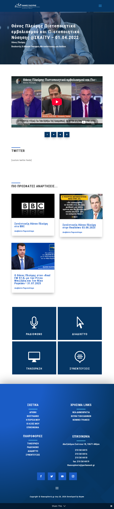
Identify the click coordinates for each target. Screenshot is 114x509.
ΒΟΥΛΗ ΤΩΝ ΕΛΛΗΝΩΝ (81, 416)
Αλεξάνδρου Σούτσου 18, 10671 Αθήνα (81, 444)
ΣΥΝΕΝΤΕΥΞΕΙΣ (80, 368)
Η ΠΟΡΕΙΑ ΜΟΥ (33, 420)
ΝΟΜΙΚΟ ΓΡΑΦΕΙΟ (81, 420)
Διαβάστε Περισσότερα (24, 231)
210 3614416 (81, 454)
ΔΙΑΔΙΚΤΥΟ (80, 334)
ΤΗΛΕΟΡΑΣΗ (34, 368)
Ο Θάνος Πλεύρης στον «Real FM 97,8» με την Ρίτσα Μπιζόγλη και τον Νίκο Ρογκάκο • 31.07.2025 (32, 279)
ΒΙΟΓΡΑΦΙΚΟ (33, 416)
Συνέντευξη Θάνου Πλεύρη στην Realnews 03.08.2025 (79, 226)
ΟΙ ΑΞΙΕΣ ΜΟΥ (32, 423)
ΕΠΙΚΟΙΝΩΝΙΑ (33, 427)
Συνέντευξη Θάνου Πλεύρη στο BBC (31, 225)
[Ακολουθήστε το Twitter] (53, 134)
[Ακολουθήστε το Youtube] (60, 134)
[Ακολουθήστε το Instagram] (66, 134)
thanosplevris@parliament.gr (81, 465)
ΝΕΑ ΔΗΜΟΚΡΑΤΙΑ (81, 412)
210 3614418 (81, 457)
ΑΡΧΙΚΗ (32, 412)
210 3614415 (81, 450)
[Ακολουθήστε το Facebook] (47, 134)
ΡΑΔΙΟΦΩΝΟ (34, 334)
